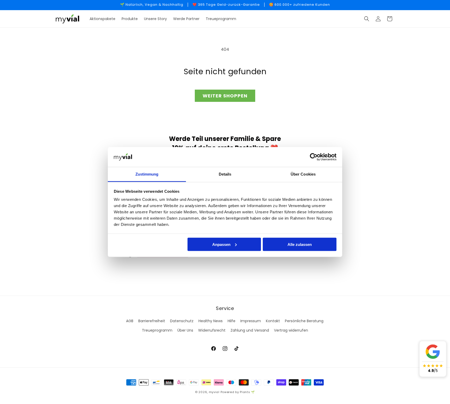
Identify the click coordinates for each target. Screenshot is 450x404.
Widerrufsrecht (212, 330)
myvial (214, 392)
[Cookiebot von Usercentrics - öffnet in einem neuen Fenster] (313, 157)
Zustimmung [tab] (147, 174)
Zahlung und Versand (249, 330)
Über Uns (185, 330)
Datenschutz (181, 321)
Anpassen (221, 244)
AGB (129, 321)
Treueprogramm (157, 330)
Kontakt (273, 321)
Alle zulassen (300, 244)
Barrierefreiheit (151, 321)
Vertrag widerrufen (291, 330)
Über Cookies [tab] (303, 174)
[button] (366, 18)
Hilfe (231, 321)
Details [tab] (225, 174)
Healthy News (210, 321)
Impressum (250, 321)
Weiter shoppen (225, 95)
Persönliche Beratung (304, 321)
